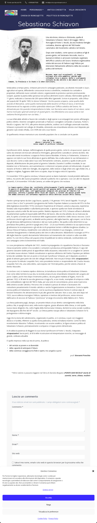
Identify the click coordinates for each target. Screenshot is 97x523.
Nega (48, 505)
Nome (15, 435)
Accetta (48, 498)
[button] (93, 471)
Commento (17, 406)
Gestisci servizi (48, 490)
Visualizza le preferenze (48, 512)
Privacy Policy (53, 518)
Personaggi (36, 10)
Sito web (16, 453)
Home (24, 10)
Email (15, 444)
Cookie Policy (42, 518)
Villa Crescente (77, 10)
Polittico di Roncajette (60, 15)
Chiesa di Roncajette (32, 15)
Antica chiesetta (56, 10)
